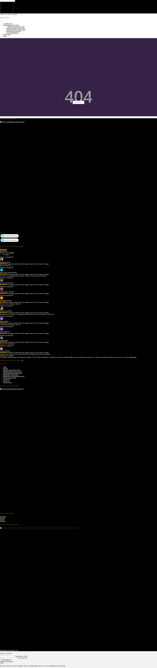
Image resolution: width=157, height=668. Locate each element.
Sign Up (5, 368)
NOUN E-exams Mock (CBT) (16, 27)
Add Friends (7, 34)
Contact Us (6, 379)
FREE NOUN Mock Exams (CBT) (16, 30)
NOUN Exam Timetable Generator (14, 376)
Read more (133, 357)
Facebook (3, 516)
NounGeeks (3, 650)
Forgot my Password (6, 661)
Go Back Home (78, 102)
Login (5, 36)
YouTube (2, 518)
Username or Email (21, 656)
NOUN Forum (8, 23)
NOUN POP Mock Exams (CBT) (16, 28)
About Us (6, 381)
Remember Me (6, 660)
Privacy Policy (7, 382)
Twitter (2, 520)
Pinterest (3, 521)
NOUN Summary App (9, 378)
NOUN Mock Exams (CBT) (11, 25)
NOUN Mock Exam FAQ (14, 31)
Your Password (22, 658)
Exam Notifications (12, 33)
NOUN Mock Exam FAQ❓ (11, 375)
